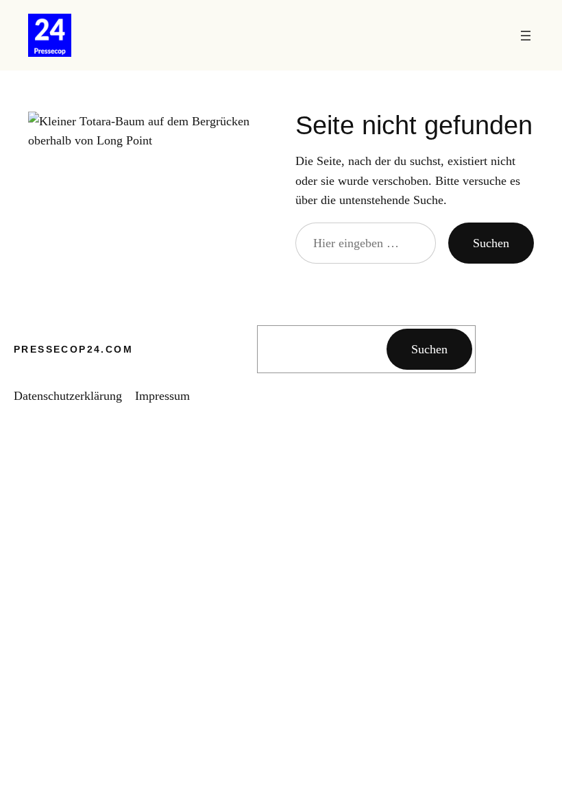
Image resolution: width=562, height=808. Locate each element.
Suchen (491, 243)
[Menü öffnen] (525, 35)
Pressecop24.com (73, 349)
